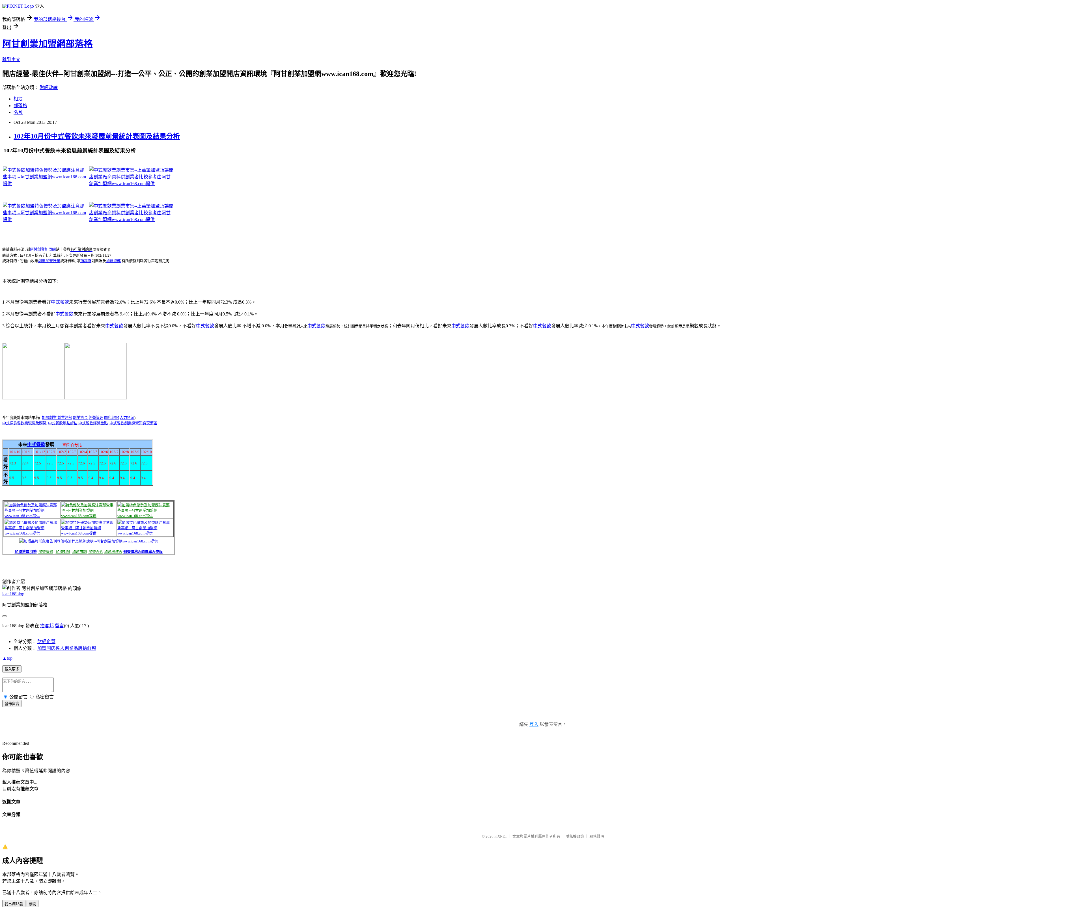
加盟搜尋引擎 (26, 552)
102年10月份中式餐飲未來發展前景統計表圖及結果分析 (97, 136)
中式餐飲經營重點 (93, 423)
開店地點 (111, 418)
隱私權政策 (575, 836)
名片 (18, 112)
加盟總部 (113, 261)
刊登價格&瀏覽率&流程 (143, 552)
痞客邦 (47, 625)
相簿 (18, 98)
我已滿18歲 (14, 904)
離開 (32, 904)
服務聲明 (596, 836)
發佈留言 (12, 704)
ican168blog (13, 593)
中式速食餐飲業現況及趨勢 (24, 423)
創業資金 (80, 418)
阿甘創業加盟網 (43, 249)
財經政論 (49, 87)
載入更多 (12, 669)
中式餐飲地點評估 (62, 423)
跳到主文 (11, 59)
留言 (59, 625)
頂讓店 (85, 261)
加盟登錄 (45, 552)
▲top (7, 658)
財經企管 (46, 641)
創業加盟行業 (49, 261)
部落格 (20, 105)
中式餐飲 (60, 302)
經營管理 (96, 418)
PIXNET (500, 836)
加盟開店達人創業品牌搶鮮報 (66, 648)
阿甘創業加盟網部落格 (47, 44)
